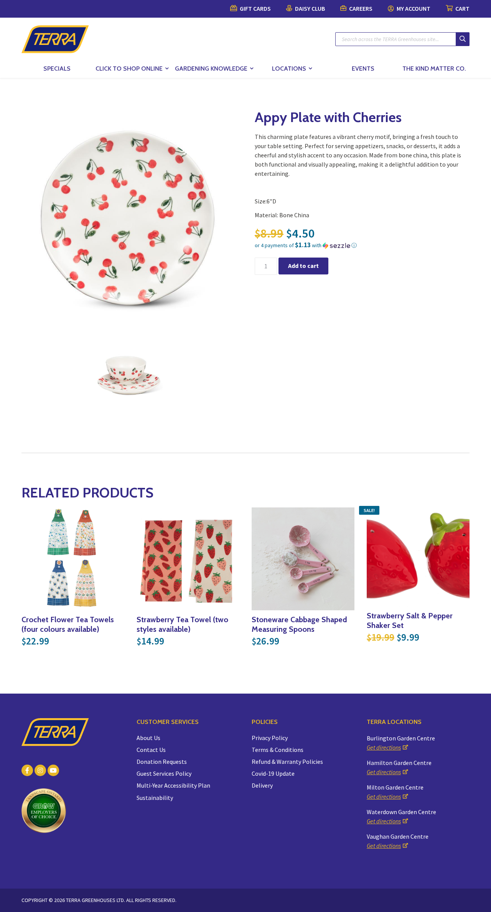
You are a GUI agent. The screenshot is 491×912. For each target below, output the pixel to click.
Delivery (262, 785)
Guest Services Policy (164, 773)
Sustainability (155, 797)
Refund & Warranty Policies (287, 761)
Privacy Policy (270, 738)
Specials (57, 68)
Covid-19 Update (273, 773)
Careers (360, 8)
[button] (362, 245)
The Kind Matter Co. (434, 68)
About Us (148, 738)
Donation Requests (162, 761)
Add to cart (303, 265)
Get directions (384, 747)
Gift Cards (255, 8)
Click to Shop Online (129, 68)
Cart (462, 8)
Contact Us (151, 749)
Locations (289, 68)
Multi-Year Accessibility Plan (173, 785)
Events (363, 68)
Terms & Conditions (277, 749)
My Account (412, 8)
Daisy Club (309, 8)
